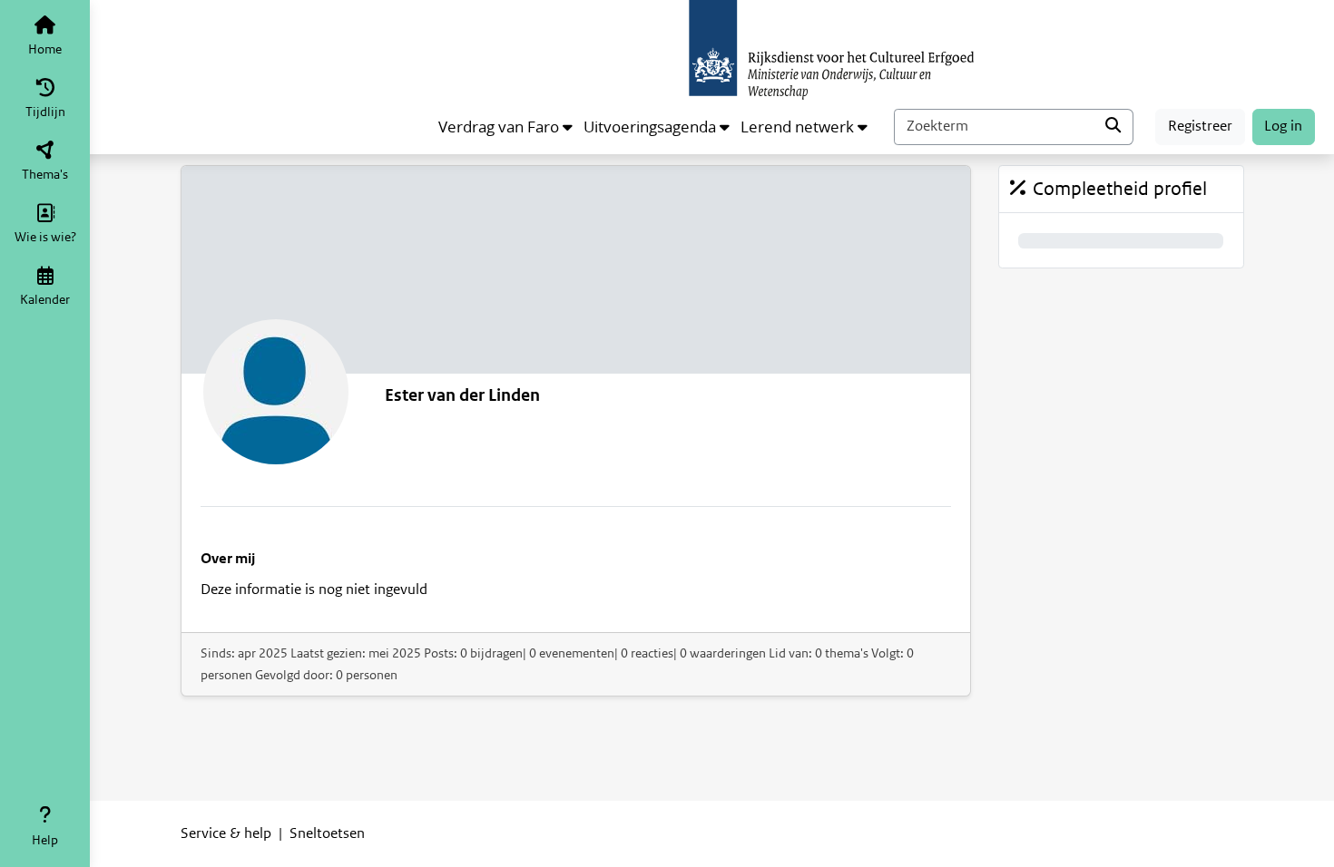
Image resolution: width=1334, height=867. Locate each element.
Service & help (226, 833)
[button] (505, 127)
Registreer (1200, 126)
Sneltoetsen (327, 833)
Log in (1283, 126)
